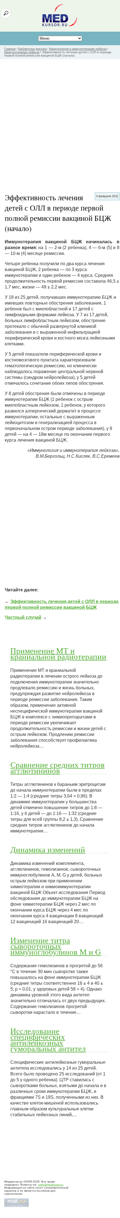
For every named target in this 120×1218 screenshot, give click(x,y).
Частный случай (23, 617)
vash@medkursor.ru (50, 1184)
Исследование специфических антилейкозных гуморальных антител (48, 1039)
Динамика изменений (47, 849)
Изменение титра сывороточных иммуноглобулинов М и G (55, 946)
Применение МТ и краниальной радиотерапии (58, 653)
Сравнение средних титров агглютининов (57, 767)
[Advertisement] (60, 121)
